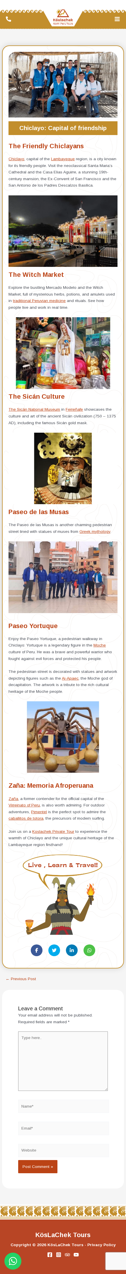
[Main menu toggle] (117, 19)
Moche (99, 645)
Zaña (13, 799)
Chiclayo (16, 159)
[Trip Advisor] (67, 1254)
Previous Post (21, 979)
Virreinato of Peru (24, 805)
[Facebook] (49, 1254)
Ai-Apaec (70, 678)
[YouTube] (76, 1254)
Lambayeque (63, 159)
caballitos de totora (25, 818)
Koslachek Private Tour (53, 831)
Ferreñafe (74, 409)
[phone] (9, 19)
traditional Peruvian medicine (39, 301)
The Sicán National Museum (34, 409)
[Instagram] (58, 1254)
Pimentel (39, 812)
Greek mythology (94, 531)
